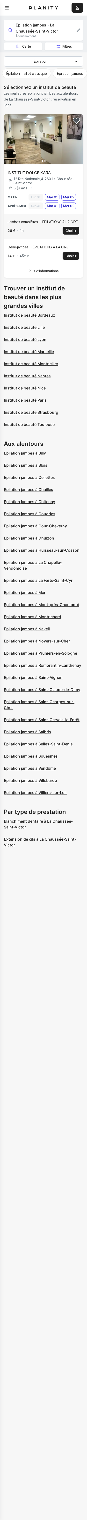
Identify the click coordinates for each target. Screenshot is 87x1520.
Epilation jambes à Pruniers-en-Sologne (40, 653)
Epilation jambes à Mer (24, 592)
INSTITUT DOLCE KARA (29, 172)
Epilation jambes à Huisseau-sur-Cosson (42, 550)
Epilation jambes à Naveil (27, 628)
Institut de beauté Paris (25, 400)
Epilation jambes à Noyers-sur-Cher (37, 641)
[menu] (7, 8)
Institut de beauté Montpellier (31, 363)
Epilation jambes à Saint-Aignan (33, 677)
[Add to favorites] (76, 121)
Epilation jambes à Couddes (29, 513)
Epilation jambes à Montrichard (32, 616)
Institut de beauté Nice (25, 388)
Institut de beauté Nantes (27, 375)
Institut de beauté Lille (24, 327)
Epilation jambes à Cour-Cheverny (35, 526)
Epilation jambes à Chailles (28, 489)
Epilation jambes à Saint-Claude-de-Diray (42, 689)
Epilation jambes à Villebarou (30, 780)
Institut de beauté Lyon (25, 339)
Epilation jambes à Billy (25, 453)
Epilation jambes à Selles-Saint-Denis (38, 744)
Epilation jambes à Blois (25, 465)
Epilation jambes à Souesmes (31, 756)
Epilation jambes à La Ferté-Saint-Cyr (38, 580)
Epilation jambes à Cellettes (29, 477)
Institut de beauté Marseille (29, 351)
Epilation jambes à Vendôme (30, 768)
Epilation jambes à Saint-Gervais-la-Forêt (42, 719)
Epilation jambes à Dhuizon (29, 538)
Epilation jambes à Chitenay (29, 501)
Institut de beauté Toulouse (29, 424)
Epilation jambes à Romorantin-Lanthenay (42, 665)
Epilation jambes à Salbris (27, 731)
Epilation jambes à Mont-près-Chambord (41, 604)
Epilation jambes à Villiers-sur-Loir (35, 792)
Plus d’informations (44, 271)
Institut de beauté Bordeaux (29, 315)
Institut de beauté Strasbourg (31, 412)
